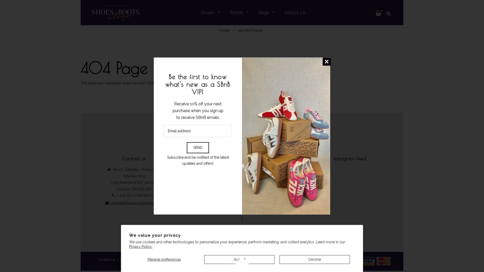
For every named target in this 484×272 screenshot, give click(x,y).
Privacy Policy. (140, 247)
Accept (239, 259)
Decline (315, 259)
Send (197, 148)
